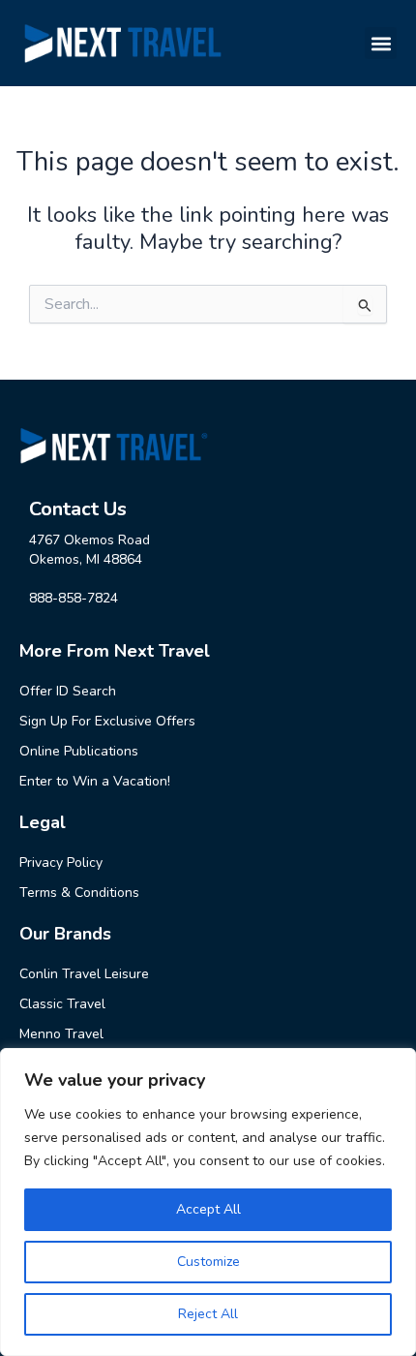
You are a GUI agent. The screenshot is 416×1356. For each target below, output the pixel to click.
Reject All (208, 1314)
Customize (208, 1261)
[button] (381, 43)
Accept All (208, 1209)
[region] (208, 1202)
